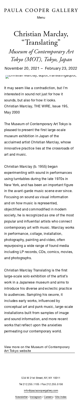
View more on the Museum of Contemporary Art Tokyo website (37, 349)
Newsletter (21, 396)
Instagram (36, 396)
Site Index (61, 396)
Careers (48, 396)
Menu (41, 17)
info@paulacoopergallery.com (41, 390)
